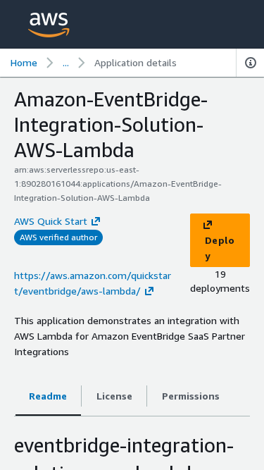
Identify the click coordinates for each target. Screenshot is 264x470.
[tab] (48, 396)
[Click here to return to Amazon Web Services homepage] (49, 25)
